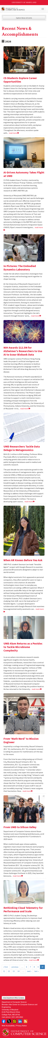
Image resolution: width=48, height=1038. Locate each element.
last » (36, 971)
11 (4, 971)
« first (5, 967)
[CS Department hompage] (24, 1031)
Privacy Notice (21, 1025)
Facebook (3, 1021)
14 (18, 971)
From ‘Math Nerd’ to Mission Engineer (21, 740)
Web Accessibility (8, 1025)
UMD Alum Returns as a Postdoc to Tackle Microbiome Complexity (22, 647)
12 (9, 971)
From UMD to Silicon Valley (19, 827)
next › (29, 971)
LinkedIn (20, 1021)
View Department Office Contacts (13, 998)
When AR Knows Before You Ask (22, 560)
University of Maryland (24, 2)
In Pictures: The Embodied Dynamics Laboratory (19, 267)
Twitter (9, 1021)
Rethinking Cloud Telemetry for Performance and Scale (23, 909)
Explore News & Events (24, 18)
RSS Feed (25, 1021)
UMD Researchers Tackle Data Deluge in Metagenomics (21, 448)
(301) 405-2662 (17, 1017)
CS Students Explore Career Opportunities (20, 79)
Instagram (14, 1021)
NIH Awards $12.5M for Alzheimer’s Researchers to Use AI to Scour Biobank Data (22, 351)
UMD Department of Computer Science (19, 9)
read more (13, 133)
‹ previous (14, 967)
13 (14, 971)
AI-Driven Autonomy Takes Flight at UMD (23, 174)
